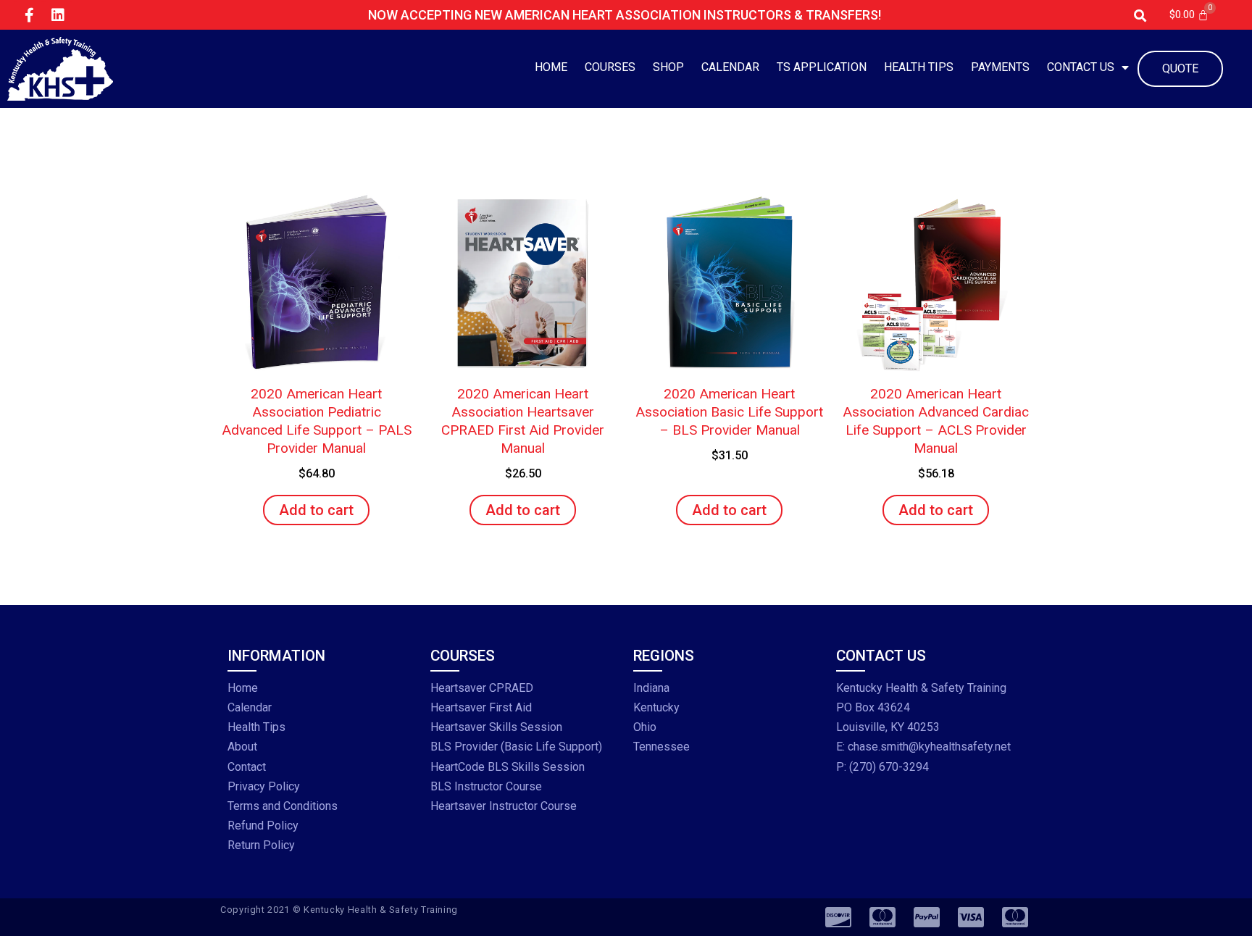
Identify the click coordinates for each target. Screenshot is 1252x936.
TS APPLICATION (822, 67)
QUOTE (1180, 68)
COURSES (610, 67)
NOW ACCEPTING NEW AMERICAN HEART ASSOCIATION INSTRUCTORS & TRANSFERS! (624, 14)
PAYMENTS (1000, 67)
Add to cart (316, 510)
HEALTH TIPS (918, 67)
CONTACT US (1080, 67)
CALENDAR (730, 67)
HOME (551, 67)
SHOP (668, 67)
